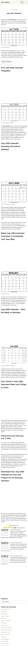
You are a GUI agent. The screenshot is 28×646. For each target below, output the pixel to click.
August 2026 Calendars (15, 529)
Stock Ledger (4, 623)
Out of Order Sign (5, 643)
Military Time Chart (5, 632)
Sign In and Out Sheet (6, 627)
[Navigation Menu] (22, 2)
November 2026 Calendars (16, 555)
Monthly (16, 9)
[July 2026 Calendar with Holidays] (14, 192)
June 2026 (21, 224)
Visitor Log (3, 636)
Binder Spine (4, 611)
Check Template (4, 641)
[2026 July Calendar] (14, 281)
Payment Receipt (5, 616)
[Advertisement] (14, 88)
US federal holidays (20, 50)
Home (11, 9)
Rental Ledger (4, 613)
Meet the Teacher (5, 639)
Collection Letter (4, 625)
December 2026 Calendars (16, 542)
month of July (10, 21)
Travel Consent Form (5, 634)
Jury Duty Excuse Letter (6, 629)
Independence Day (5, 442)
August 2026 (4, 225)
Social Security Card (5, 609)
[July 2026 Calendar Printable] (14, 112)
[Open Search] (26, 2)
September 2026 (12, 225)
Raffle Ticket (4, 618)
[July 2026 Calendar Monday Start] (14, 354)
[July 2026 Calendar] (14, 36)
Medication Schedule (5, 620)
